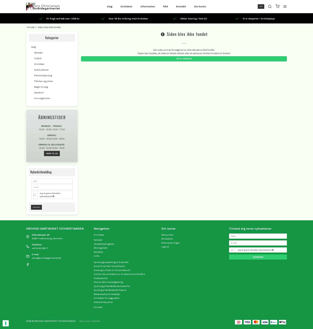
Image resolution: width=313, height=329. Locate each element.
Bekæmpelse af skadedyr (107, 294)
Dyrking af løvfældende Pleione (110, 290)
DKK (260, 6)
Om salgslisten (42, 98)
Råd (165, 6)
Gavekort (39, 92)
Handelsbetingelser (104, 244)
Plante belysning (43, 75)
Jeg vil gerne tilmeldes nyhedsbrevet (50, 194)
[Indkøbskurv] (277, 6)
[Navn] (258, 235)
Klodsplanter (101, 278)
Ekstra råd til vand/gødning (108, 282)
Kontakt (181, 6)
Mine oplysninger (170, 242)
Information (148, 6)
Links (96, 256)
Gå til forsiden (184, 59)
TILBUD (38, 58)
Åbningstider (101, 248)
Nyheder (38, 52)
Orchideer (126, 6)
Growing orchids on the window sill (112, 270)
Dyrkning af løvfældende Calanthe (112, 286)
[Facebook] (27, 265)
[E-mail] (258, 242)
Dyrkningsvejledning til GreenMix (111, 262)
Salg (109, 6)
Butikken (98, 252)
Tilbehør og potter (43, 81)
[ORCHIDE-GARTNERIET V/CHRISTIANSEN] (43, 6)
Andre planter (41, 69)
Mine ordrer (167, 235)
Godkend (36, 207)
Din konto (200, 6)
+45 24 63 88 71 (40, 248)
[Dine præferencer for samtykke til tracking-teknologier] (6, 323)
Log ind (165, 246)
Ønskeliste (167, 238)
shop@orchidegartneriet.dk (46, 258)
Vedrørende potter (103, 302)
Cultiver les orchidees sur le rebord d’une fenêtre (119, 274)
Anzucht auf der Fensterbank (109, 266)
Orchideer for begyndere (106, 298)
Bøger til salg (41, 87)
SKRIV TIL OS (52, 153)
